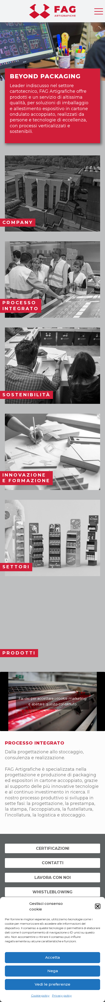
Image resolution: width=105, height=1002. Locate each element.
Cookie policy (40, 995)
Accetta (52, 957)
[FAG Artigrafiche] (52, 9)
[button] (97, 906)
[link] (52, 193)
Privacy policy (62, 995)
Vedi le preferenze (52, 984)
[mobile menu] (98, 10)
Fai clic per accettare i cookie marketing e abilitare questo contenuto (52, 701)
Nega (52, 970)
